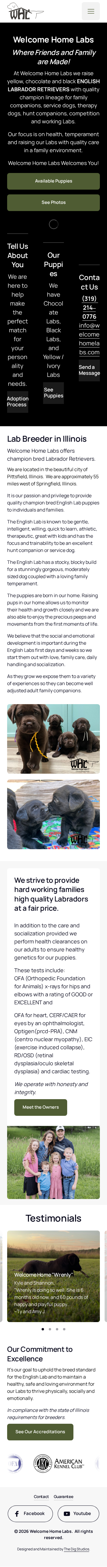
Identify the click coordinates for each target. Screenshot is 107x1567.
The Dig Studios (76, 1549)
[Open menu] (91, 11)
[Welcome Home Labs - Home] (25, 11)
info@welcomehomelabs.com (89, 325)
